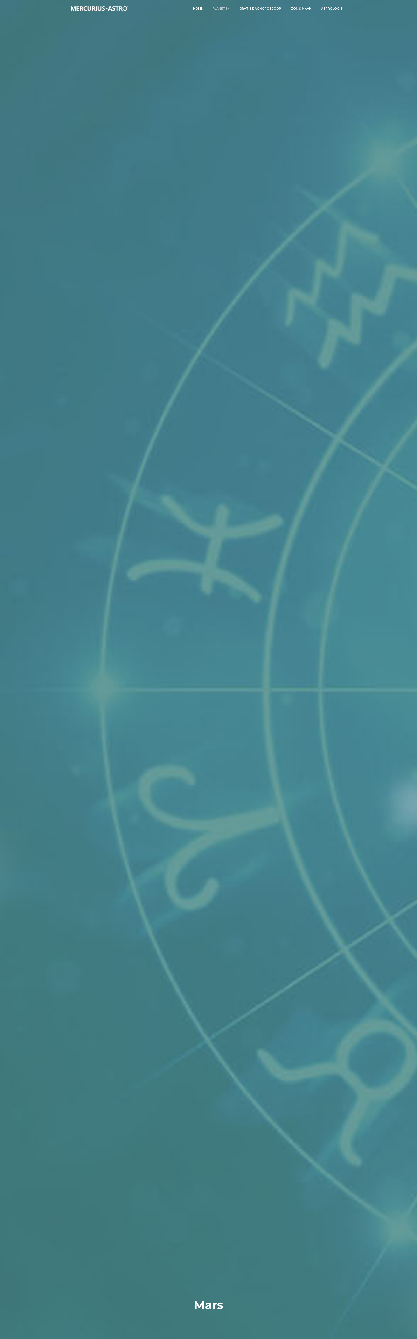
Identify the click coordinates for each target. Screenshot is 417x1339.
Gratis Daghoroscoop (260, 8)
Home (198, 8)
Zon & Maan (301, 8)
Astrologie (331, 8)
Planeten (221, 8)
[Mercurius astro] (99, 9)
